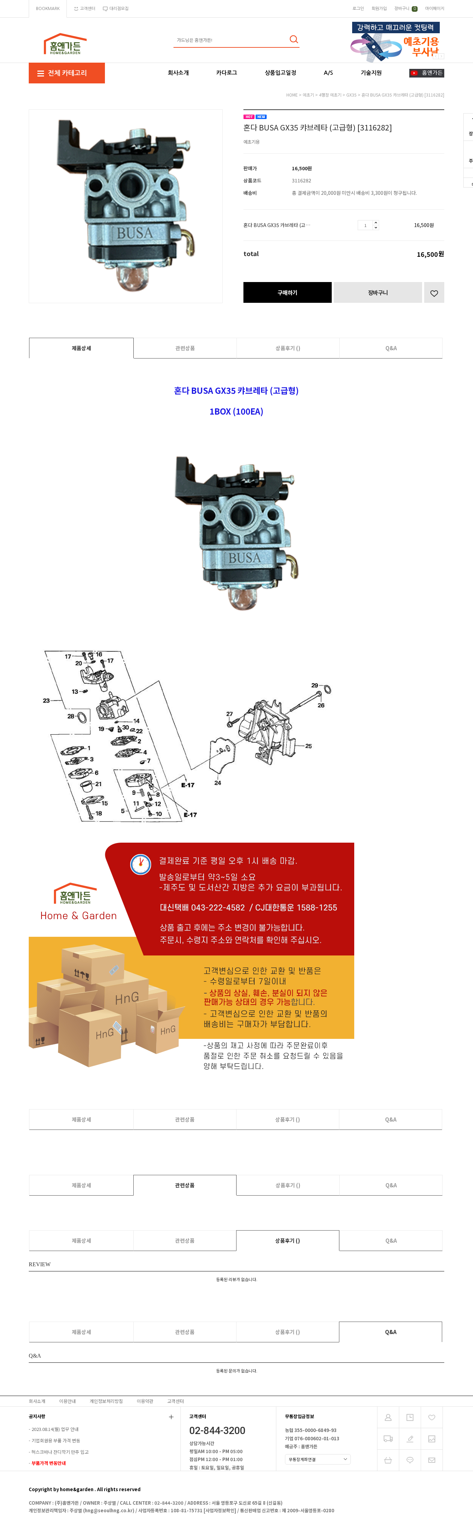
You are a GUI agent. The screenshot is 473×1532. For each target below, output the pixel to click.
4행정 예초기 (330, 95)
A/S (328, 72)
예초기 (308, 95)
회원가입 (379, 9)
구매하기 (288, 292)
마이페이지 (434, 9)
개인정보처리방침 (106, 1401)
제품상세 (81, 348)
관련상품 (185, 348)
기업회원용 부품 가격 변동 (56, 1440)
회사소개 (178, 72)
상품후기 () (288, 348)
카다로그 (226, 72)
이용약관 (145, 1401)
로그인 (358, 9)
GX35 (351, 95)
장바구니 (405, 9)
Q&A (391, 348)
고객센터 (175, 1401)
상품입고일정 (280, 72)
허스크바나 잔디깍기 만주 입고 (60, 1452)
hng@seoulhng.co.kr (109, 1510)
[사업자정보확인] (220, 1510)
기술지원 (371, 72)
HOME (292, 95)
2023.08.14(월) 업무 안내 (55, 1429)
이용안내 (67, 1401)
